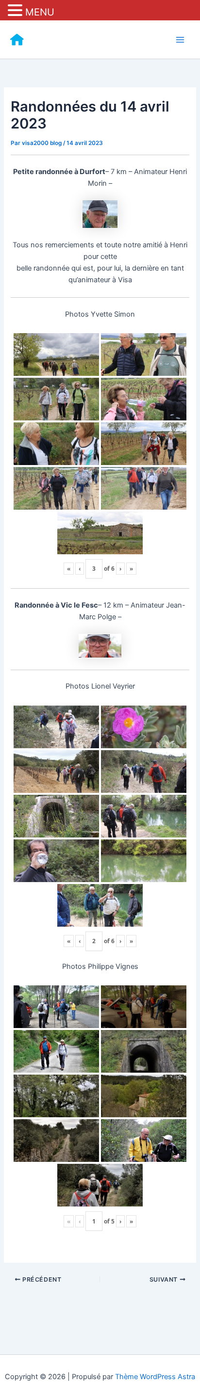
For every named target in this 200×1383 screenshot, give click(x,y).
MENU (39, 12)
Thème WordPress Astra (155, 1376)
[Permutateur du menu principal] (180, 40)
